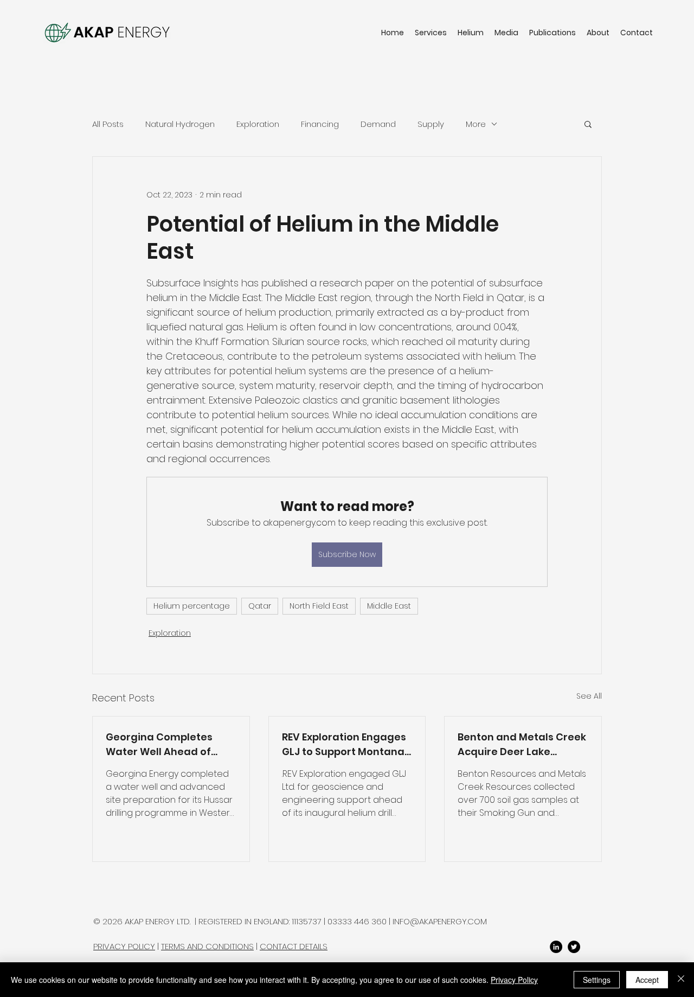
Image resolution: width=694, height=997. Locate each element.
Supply (430, 124)
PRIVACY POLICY (124, 946)
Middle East (389, 605)
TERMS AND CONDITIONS (207, 946)
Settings (597, 979)
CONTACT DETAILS (293, 946)
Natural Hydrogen (180, 124)
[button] (588, 123)
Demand (378, 124)
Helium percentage (191, 605)
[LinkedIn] (556, 947)
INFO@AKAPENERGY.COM (440, 921)
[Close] (680, 979)
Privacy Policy (514, 979)
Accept (647, 979)
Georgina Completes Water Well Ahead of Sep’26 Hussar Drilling (160, 744)
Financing (320, 124)
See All (589, 696)
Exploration (257, 124)
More (476, 124)
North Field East (319, 605)
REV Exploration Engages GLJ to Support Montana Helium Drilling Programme (344, 744)
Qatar (259, 605)
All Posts (108, 124)
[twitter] (574, 947)
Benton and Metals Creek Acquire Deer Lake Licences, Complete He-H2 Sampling (522, 744)
